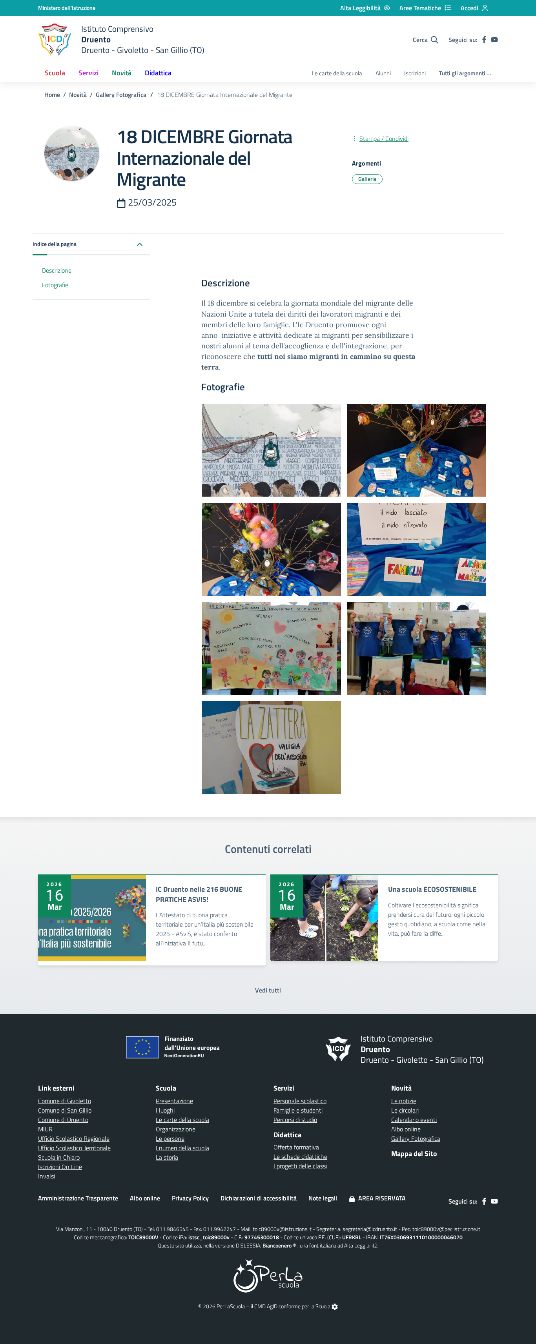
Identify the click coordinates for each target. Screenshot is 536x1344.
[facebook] (484, 39)
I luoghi (165, 1110)
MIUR (45, 1129)
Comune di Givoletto (64, 1100)
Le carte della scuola (337, 73)
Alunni (383, 73)
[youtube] (494, 39)
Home (52, 94)
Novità (78, 94)
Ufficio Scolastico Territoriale (74, 1148)
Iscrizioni (415, 73)
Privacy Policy (190, 1198)
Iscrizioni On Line (60, 1166)
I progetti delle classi (300, 1166)
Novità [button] (121, 72)
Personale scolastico (299, 1100)
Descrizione (56, 270)
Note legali (322, 1198)
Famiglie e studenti (298, 1110)
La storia (167, 1157)
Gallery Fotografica (121, 94)
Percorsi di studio (295, 1119)
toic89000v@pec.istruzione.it (446, 1229)
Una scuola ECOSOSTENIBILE (432, 889)
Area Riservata (380, 1198)
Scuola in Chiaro (59, 1157)
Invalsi (46, 1176)
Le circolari (405, 1110)
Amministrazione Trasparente (78, 1198)
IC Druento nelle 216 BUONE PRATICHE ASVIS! (199, 894)
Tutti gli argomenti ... (465, 73)
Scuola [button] (55, 72)
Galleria (367, 179)
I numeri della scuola (182, 1148)
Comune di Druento (63, 1119)
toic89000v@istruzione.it (282, 1229)
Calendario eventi (414, 1119)
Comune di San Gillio (64, 1110)
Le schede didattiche (300, 1156)
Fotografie (55, 285)
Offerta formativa (296, 1147)
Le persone (170, 1138)
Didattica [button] (158, 72)
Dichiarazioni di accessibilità (259, 1198)
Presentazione (174, 1100)
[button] (91, 244)
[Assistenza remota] (335, 1306)
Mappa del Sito (414, 1153)
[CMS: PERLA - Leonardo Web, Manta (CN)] (268, 1275)
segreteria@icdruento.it (370, 1229)
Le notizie (403, 1100)
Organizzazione (175, 1129)
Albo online (406, 1129)
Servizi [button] (88, 72)
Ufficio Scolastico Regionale (73, 1138)
